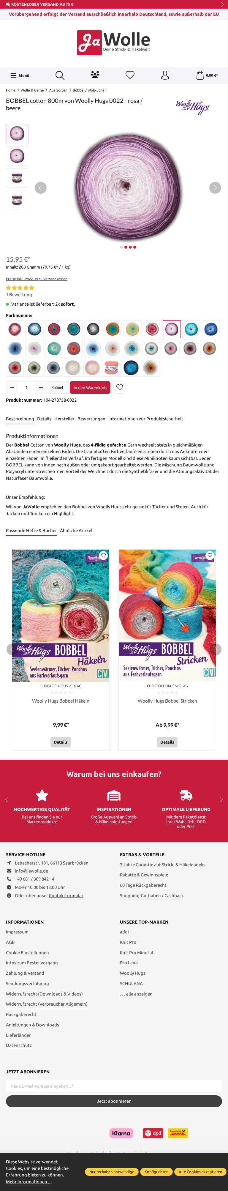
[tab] (20, 419)
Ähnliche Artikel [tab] (76, 530)
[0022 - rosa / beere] (172, 329)
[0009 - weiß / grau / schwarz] (93, 329)
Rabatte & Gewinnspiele (144, 874)
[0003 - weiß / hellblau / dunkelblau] (35, 329)
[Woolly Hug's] (192, 105)
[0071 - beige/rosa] (92, 368)
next (221, 4)
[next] (215, 649)
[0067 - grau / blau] (53, 368)
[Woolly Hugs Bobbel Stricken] (167, 616)
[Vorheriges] (41, 188)
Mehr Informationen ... (29, 1181)
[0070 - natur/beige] (73, 368)
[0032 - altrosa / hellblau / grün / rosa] (35, 348)
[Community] (95, 74)
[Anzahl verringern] (12, 387)
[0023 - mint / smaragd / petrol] (191, 329)
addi (124, 931)
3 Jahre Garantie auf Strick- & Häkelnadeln (162, 864)
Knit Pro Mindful (136, 952)
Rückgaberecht (21, 1014)
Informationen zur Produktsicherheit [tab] (145, 418)
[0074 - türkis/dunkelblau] (131, 368)
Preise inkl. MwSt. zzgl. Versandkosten (36, 279)
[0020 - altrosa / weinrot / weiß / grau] (152, 329)
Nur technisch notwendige (111, 1172)
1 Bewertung (19, 294)
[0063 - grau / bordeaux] (190, 348)
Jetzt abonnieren (114, 1101)
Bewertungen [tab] (91, 418)
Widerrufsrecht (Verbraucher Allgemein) (47, 1004)
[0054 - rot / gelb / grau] (74, 348)
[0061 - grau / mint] (151, 348)
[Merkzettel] (130, 75)
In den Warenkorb (90, 387)
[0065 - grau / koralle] (15, 368)
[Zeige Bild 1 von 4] (121, 247)
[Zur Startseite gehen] (114, 42)
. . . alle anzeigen (136, 993)
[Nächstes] (215, 188)
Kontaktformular (66, 895)
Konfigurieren (156, 1172)
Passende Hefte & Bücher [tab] (31, 530)
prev (9, 4)
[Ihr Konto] (165, 75)
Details (61, 742)
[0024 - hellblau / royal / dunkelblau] (211, 329)
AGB (10, 942)
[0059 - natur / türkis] (132, 348)
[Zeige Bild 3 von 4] (130, 247)
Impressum (17, 931)
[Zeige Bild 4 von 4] (134, 247)
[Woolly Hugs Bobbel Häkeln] (60, 616)
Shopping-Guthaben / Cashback (152, 895)
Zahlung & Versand (25, 973)
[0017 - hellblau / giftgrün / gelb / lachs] (133, 329)
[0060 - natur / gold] (150, 368)
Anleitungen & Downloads (32, 1024)
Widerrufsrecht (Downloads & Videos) (44, 993)
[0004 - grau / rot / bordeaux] (54, 329)
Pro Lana (129, 962)
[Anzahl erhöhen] (41, 387)
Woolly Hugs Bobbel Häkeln (60, 700)
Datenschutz (19, 1045)
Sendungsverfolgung (27, 983)
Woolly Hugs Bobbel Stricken (167, 700)
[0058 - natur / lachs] (112, 348)
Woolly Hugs (132, 973)
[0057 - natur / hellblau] (93, 348)
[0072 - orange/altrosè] (112, 368)
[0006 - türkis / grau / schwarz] (74, 329)
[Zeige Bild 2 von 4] (125, 247)
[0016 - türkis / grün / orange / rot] (113, 329)
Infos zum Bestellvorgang (32, 962)
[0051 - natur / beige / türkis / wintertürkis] (54, 348)
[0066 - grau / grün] (34, 368)
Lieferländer (18, 1035)
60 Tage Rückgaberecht (143, 885)
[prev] (12, 649)
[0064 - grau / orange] (209, 348)
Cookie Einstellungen (27, 952)
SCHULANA (131, 983)
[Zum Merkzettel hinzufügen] (119, 387)
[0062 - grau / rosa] (171, 348)
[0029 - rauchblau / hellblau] (15, 348)
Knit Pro (128, 942)
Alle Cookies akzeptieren (200, 1172)
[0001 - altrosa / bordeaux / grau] (15, 329)
